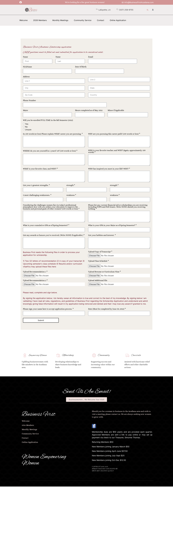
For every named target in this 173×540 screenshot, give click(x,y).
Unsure (28, 129)
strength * (70, 185)
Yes (26, 124)
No (26, 126)
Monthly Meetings (60, 20)
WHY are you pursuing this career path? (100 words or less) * (114, 134)
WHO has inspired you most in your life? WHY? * (109, 169)
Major (25, 110)
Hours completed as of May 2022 (89, 110)
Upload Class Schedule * (98, 261)
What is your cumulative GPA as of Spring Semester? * (46, 225)
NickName (27, 67)
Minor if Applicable (116, 110)
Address (26, 77)
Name (25, 57)
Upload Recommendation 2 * (35, 281)
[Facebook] (20, 2)
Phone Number (29, 101)
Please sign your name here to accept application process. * (48, 309)
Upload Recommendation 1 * (35, 272)
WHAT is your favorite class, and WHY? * (40, 169)
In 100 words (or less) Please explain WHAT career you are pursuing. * (53, 134)
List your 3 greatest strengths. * (36, 185)
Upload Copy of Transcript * (100, 252)
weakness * (71, 195)
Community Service (82, 20)
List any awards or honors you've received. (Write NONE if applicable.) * (53, 235)
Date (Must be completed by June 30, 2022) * (107, 309)
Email (90, 57)
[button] (147, 10)
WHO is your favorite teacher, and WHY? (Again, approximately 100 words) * (116, 151)
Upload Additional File (97, 281)
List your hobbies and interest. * (102, 235)
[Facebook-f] (94, 426)
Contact (100, 20)
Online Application (118, 20)
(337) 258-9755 (126, 10)
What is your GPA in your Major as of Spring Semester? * (112, 225)
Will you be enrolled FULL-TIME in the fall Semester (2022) (48, 120)
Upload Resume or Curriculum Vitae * (104, 272)
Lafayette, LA (105, 10)
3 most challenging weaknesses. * (37, 195)
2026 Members (40, 20)
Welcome (23, 20)
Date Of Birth (80, 67)
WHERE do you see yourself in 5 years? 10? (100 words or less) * (50, 151)
